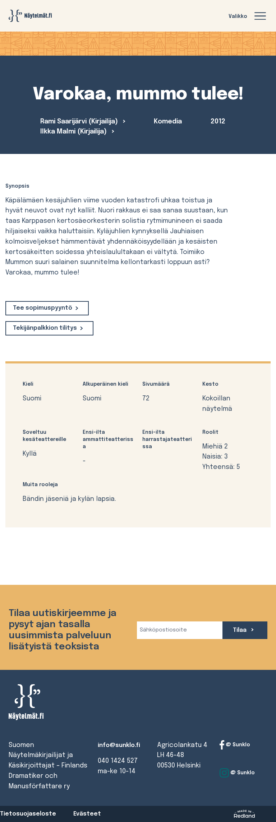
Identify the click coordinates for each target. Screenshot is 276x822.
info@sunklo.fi (119, 745)
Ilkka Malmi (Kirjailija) (74, 131)
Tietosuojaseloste (28, 814)
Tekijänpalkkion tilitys (45, 328)
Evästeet (87, 814)
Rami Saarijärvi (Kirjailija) (80, 121)
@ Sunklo (237, 744)
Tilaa (240, 630)
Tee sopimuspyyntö (42, 308)
